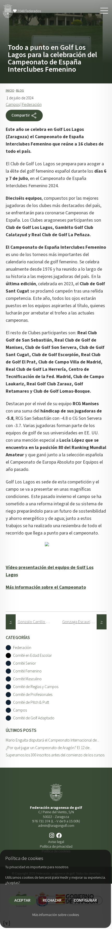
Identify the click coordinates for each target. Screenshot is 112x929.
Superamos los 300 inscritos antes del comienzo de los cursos (55, 755)
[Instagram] (52, 836)
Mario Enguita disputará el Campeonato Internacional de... (52, 740)
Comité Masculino (27, 679)
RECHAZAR (52, 900)
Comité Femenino (27, 671)
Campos (13, 104)
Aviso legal (56, 842)
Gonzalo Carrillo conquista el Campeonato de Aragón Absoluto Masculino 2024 (35, 622)
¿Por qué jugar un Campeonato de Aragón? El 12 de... (49, 748)
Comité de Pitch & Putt (31, 702)
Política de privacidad (56, 846)
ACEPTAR (22, 900)
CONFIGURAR (85, 900)
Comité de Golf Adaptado (33, 718)
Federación (32, 104)
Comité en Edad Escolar (32, 655)
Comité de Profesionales (32, 694)
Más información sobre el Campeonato (46, 587)
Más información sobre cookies (55, 915)
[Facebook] (59, 836)
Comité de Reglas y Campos (35, 686)
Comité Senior (24, 663)
